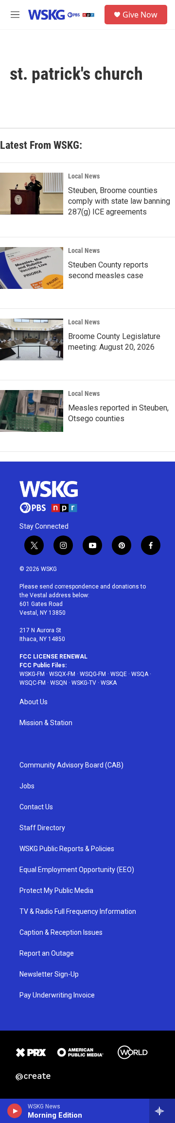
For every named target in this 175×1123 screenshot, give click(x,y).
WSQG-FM (93, 674)
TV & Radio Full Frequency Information (77, 911)
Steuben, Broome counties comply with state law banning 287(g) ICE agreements (119, 201)
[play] (15, 1111)
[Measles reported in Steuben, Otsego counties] (31, 411)
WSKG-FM (32, 674)
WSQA (139, 674)
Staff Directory (42, 828)
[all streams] (162, 1111)
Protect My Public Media (56, 890)
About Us (33, 702)
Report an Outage (46, 953)
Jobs (27, 786)
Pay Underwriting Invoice (57, 995)
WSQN (58, 682)
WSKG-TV (83, 682)
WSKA (109, 682)
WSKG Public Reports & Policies (66, 849)
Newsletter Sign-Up (49, 974)
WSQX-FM (62, 674)
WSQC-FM (32, 682)
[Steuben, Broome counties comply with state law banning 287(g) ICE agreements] (31, 193)
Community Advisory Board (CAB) (71, 765)
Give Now (140, 14)
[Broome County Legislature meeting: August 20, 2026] (31, 339)
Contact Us (36, 807)
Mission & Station (45, 723)
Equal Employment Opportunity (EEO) (76, 869)
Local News (84, 176)
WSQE (118, 674)
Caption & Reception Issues (61, 932)
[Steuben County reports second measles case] (31, 268)
